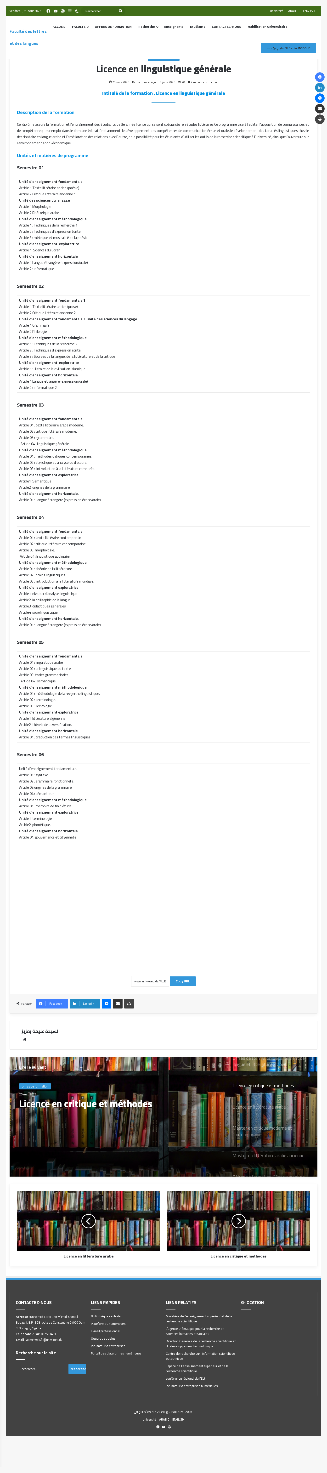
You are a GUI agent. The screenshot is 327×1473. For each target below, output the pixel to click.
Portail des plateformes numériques (116, 1353)
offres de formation (35, 1089)
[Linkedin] (320, 87)
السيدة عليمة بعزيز (41, 1031)
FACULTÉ (78, 26)
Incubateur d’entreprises (108, 1346)
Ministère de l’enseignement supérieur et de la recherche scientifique (199, 1318)
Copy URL (183, 981)
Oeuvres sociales (103, 1338)
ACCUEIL (59, 26)
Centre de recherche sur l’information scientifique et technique (200, 1356)
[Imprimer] (129, 1003)
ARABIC (293, 11)
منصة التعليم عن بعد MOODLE (288, 48)
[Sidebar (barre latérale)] (69, 11)
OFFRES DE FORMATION (113, 26)
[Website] (25, 1039)
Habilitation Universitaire (268, 26)
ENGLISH (309, 11)
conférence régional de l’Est (185, 1378)
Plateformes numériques (108, 1323)
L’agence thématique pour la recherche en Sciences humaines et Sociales (195, 1331)
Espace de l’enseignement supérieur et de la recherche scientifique (197, 1368)
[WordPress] (62, 11)
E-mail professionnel (105, 1331)
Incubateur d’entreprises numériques (192, 1386)
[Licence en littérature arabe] (163, 1117)
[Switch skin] (77, 11)
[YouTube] (55, 11)
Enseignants (173, 26)
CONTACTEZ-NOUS (226, 26)
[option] (163, 1117)
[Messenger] (106, 1003)
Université (276, 11)
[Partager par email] (118, 1003)
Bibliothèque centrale (106, 1316)
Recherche (146, 26)
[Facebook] (48, 11)
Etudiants (197, 26)
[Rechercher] (120, 11)
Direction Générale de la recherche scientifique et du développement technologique (201, 1343)
